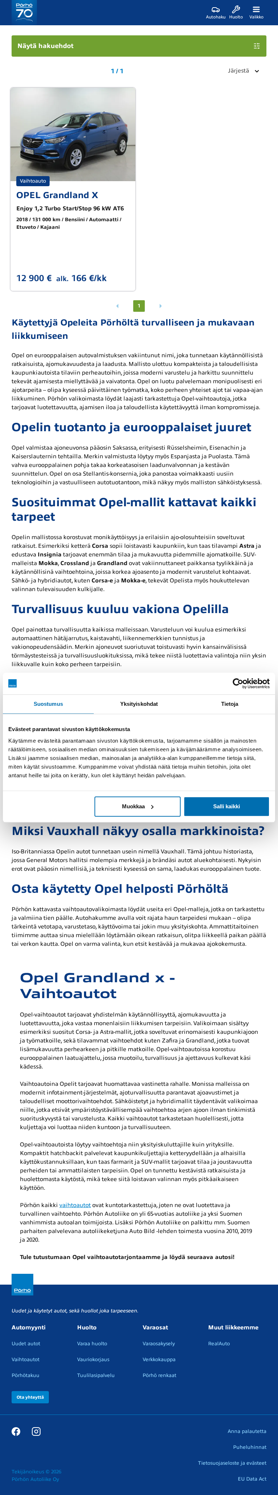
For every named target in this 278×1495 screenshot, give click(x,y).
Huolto (87, 1327)
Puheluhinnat (249, 1447)
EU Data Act (252, 1479)
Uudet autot (26, 1343)
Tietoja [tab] (230, 704)
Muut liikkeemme (233, 1327)
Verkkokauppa (159, 1359)
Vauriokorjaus (93, 1359)
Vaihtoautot (25, 1359)
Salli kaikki (226, 806)
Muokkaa (133, 806)
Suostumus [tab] (48, 704)
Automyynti (29, 1327)
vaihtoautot (75, 1205)
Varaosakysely (159, 1343)
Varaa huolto (92, 1343)
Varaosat (155, 1327)
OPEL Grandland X (57, 195)
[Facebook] (16, 1431)
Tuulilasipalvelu (96, 1375)
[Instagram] (36, 1431)
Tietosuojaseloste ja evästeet (232, 1463)
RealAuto (219, 1343)
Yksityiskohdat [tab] (139, 704)
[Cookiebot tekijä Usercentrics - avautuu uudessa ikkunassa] (238, 683)
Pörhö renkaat (159, 1375)
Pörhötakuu (25, 1375)
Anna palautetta (247, 1431)
